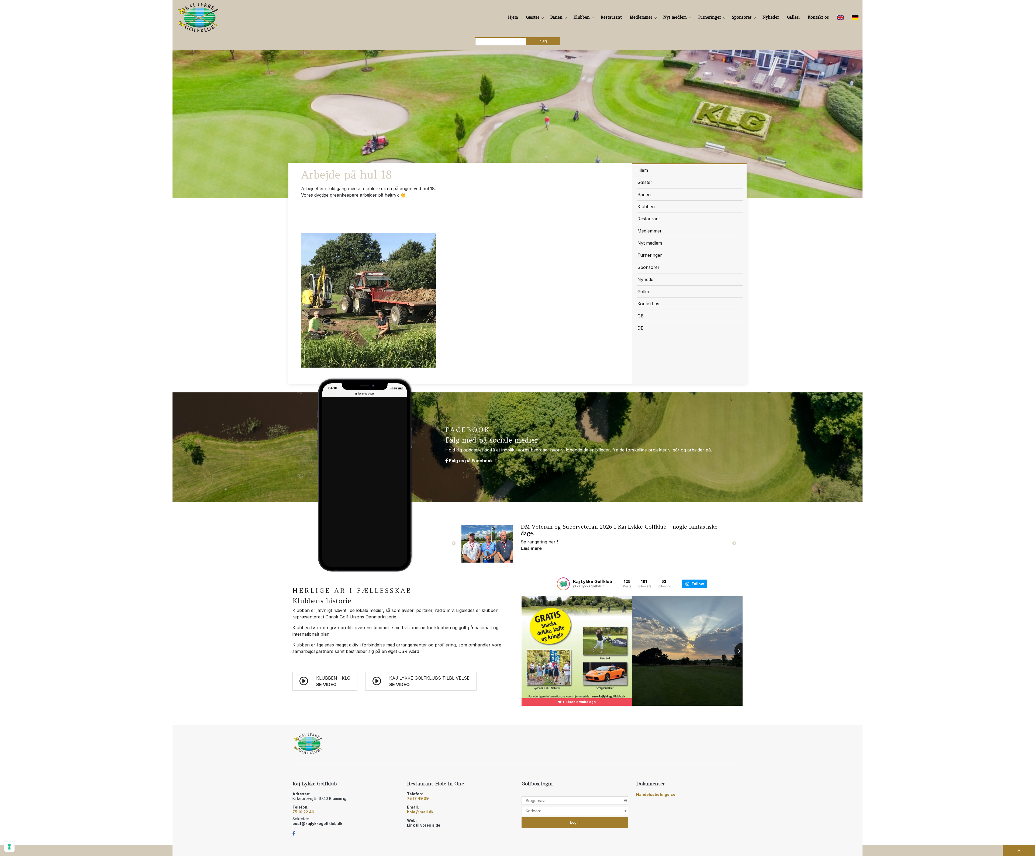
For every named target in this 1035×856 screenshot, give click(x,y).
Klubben (646, 206)
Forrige (453, 543)
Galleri (643, 291)
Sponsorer (648, 267)
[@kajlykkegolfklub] (563, 583)
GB (640, 316)
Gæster (644, 182)
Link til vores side (423, 825)
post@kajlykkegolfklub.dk (317, 823)
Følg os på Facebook (470, 460)
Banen (644, 194)
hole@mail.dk (420, 812)
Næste (734, 543)
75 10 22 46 (303, 812)
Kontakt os (648, 303)
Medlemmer (649, 231)
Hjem (642, 170)
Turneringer (649, 255)
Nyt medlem (649, 243)
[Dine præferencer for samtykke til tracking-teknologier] (9, 846)
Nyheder (646, 279)
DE (640, 328)
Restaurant (648, 218)
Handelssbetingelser (656, 794)
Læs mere (531, 554)
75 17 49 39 (418, 798)
